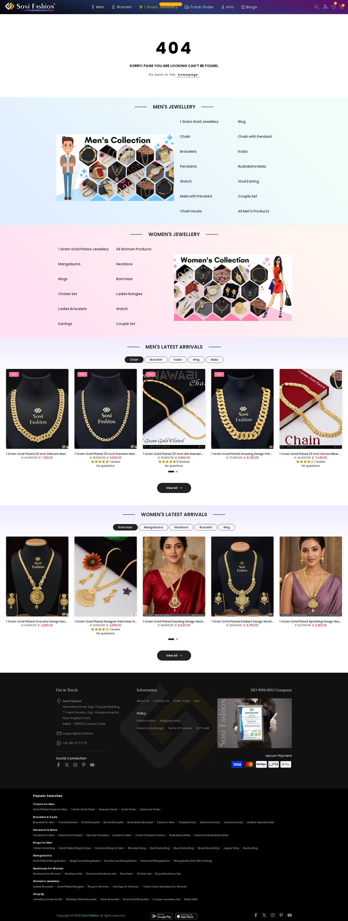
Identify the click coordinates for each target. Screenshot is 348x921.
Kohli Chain (128, 809)
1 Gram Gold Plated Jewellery (83, 249)
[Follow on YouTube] (92, 766)
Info (230, 6)
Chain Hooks (191, 211)
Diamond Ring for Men (109, 848)
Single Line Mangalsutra (84, 861)
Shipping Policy (170, 721)
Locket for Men (121, 835)
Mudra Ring (250, 848)
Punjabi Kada (187, 822)
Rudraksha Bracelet (140, 822)
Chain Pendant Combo (150, 835)
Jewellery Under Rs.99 (47, 899)
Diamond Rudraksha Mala (211, 835)
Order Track (181, 701)
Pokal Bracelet (68, 822)
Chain (185, 136)
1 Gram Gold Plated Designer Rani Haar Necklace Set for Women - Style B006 (131, 621)
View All (171, 488)
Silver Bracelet (109, 899)
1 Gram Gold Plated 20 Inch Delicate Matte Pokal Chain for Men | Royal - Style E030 (66, 454)
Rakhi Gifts (191, 899)
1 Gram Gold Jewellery (199, 121)
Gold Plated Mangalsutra (49, 861)
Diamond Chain (150, 809)
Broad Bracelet (113, 822)
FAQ (197, 701)
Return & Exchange (150, 728)
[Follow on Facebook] (58, 766)
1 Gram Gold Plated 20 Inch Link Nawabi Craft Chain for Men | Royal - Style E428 (201, 454)
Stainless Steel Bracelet (81, 899)
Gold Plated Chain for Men (50, 809)
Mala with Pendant (196, 196)
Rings (62, 279)
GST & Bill (202, 728)
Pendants (188, 166)
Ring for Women (98, 887)
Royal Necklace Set (168, 874)
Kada (243, 151)
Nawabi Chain (108, 809)
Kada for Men (166, 822)
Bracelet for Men (44, 822)
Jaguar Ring (231, 848)
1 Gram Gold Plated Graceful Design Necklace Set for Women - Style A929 (60, 621)
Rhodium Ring (137, 848)
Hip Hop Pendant (97, 835)
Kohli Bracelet (90, 822)
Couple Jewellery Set (166, 899)
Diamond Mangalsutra (155, 861)
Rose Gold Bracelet (135, 899)
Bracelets (188, 151)
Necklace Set (73, 874)
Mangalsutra (69, 264)
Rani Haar (124, 279)
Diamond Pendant (70, 835)
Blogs (251, 6)
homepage (188, 75)
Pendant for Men (44, 835)
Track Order (202, 6)
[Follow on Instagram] (75, 766)
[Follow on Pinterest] (84, 766)
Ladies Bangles (129, 293)
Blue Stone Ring (184, 848)
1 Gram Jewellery (162, 6)
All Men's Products (253, 211)
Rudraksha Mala (252, 166)
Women (124, 6)
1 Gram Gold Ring (44, 848)
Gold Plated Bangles (70, 887)
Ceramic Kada (233, 822)
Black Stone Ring (208, 848)
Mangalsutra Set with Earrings (193, 861)
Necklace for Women (47, 874)
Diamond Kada (210, 822)
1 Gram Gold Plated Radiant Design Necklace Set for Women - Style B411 (264, 621)
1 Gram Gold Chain (83, 809)
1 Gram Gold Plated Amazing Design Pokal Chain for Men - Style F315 (261, 454)
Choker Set (67, 293)
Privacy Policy (146, 721)
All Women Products (133, 249)
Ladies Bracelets (72, 308)
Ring (241, 121)
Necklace (124, 264)
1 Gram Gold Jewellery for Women (165, 887)
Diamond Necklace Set (101, 874)
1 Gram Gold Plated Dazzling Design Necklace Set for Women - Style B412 (196, 621)
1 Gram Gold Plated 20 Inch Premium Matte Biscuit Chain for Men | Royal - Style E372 (136, 454)
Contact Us (161, 701)
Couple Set (247, 196)
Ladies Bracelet (43, 887)
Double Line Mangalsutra (120, 861)
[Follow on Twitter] (67, 766)
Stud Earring (248, 181)
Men (100, 6)
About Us (143, 701)
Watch (186, 181)
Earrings (65, 323)
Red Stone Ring (160, 848)
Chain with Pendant (255, 136)
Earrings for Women (126, 887)
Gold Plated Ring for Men (75, 848)
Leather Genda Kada (260, 822)
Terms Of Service (180, 728)
